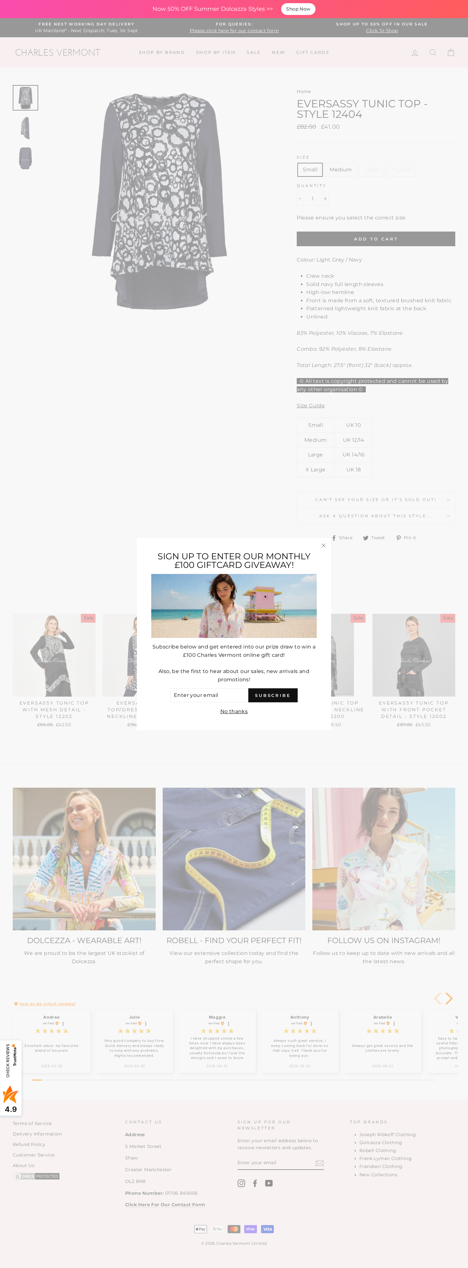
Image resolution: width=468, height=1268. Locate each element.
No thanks (234, 711)
